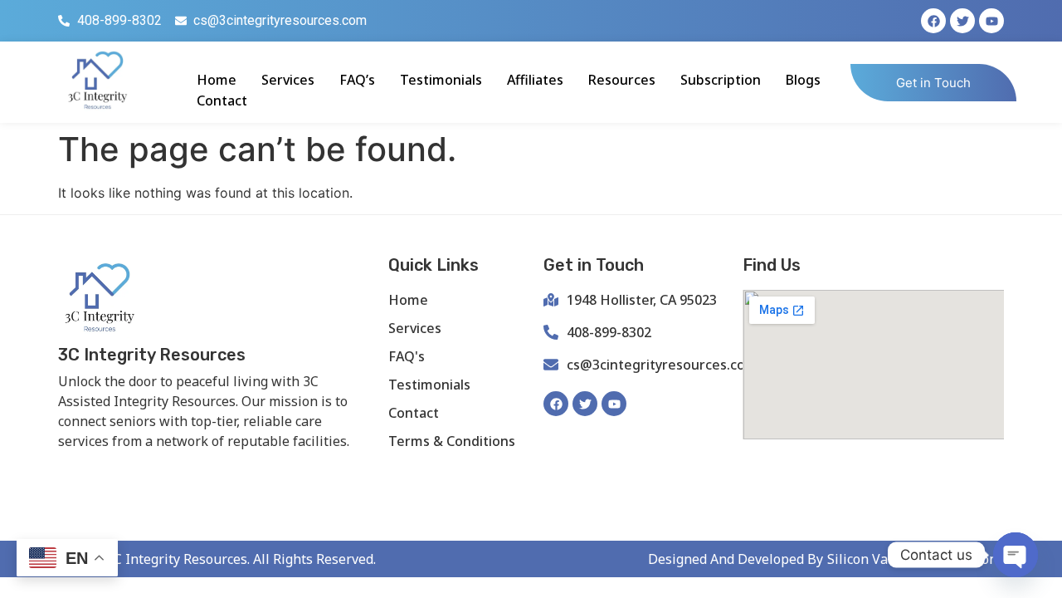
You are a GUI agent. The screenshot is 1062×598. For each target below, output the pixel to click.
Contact (222, 100)
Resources (621, 80)
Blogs (803, 80)
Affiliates (535, 80)
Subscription (720, 80)
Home (216, 80)
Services (287, 80)
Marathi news (262, 469)
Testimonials (441, 80)
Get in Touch (933, 83)
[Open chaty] (1015, 554)
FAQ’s (357, 80)
